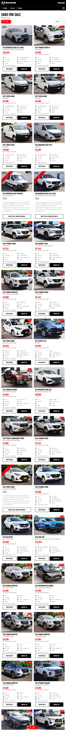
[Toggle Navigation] (63, 8)
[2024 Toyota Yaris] (16, 329)
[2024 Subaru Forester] (16, 573)
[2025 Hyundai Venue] (49, 280)
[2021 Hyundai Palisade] (49, 671)
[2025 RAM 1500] (49, 525)
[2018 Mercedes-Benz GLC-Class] (49, 181)
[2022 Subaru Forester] (16, 280)
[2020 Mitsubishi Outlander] (49, 573)
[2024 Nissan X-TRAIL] (49, 231)
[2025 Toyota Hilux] (49, 719)
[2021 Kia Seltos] (16, 525)
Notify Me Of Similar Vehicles (16, 216)
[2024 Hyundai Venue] (16, 231)
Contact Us (24, 69)
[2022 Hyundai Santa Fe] (49, 35)
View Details (9, 69)
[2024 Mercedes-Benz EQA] (49, 377)
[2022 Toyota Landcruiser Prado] (16, 426)
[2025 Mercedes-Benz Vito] (49, 133)
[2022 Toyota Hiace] (16, 84)
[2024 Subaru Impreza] (16, 719)
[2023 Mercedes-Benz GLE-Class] (16, 35)
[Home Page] (8, 3)
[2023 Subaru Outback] (16, 377)
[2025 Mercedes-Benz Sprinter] (16, 181)
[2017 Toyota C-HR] (49, 329)
